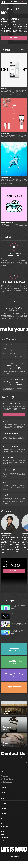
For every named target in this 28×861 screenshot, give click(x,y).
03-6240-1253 (4, 826)
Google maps (4, 840)
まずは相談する (14, 38)
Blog (12, 1)
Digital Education (5, 795)
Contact (16, 1)
